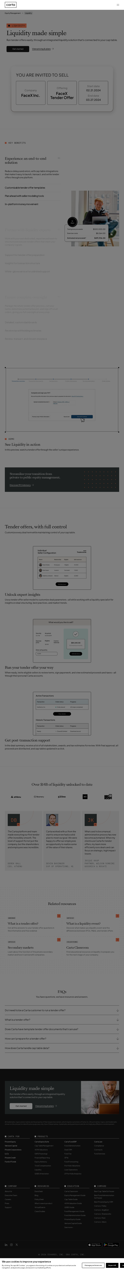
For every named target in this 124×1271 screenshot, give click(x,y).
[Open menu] (118, 5)
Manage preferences (93, 1265)
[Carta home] (10, 5)
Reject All (112, 1265)
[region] (62, 1264)
